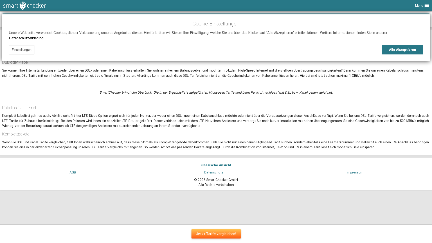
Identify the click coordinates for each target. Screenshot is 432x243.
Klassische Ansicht (216, 165)
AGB (73, 172)
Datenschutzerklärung (26, 38)
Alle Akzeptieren (402, 49)
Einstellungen (22, 49)
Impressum (354, 172)
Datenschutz (213, 172)
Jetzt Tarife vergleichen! (216, 233)
